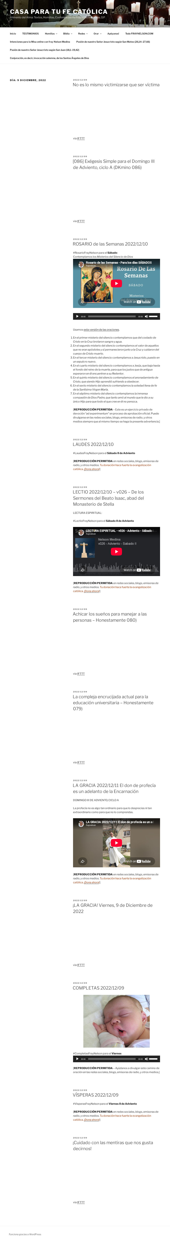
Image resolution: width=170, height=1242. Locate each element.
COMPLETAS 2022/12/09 (98, 988)
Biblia (66, 33)
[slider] (153, 316)
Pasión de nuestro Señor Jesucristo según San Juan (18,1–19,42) (44, 49)
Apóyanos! (113, 33)
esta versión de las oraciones (101, 329)
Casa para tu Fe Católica (59, 11)
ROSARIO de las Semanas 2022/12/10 (110, 244)
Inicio (13, 33)
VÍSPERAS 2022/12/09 (96, 1095)
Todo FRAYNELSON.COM (139, 33)
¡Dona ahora (91, 469)
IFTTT (81, 138)
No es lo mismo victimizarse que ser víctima (116, 84)
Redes (81, 33)
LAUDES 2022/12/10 (93, 444)
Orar (96, 33)
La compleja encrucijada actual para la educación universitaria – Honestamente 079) (113, 702)
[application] (116, 316)
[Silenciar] (146, 316)
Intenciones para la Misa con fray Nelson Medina (40, 41)
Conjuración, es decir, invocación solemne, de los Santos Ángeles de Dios (49, 58)
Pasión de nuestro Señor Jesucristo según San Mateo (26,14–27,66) (113, 41)
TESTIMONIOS (30, 33)
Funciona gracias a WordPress (25, 1234)
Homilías (50, 33)
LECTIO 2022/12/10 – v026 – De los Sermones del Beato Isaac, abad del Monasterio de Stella (108, 498)
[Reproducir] (77, 316)
